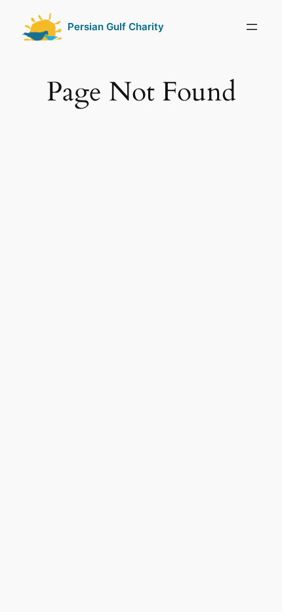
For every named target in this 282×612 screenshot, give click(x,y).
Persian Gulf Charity (116, 27)
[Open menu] (252, 27)
